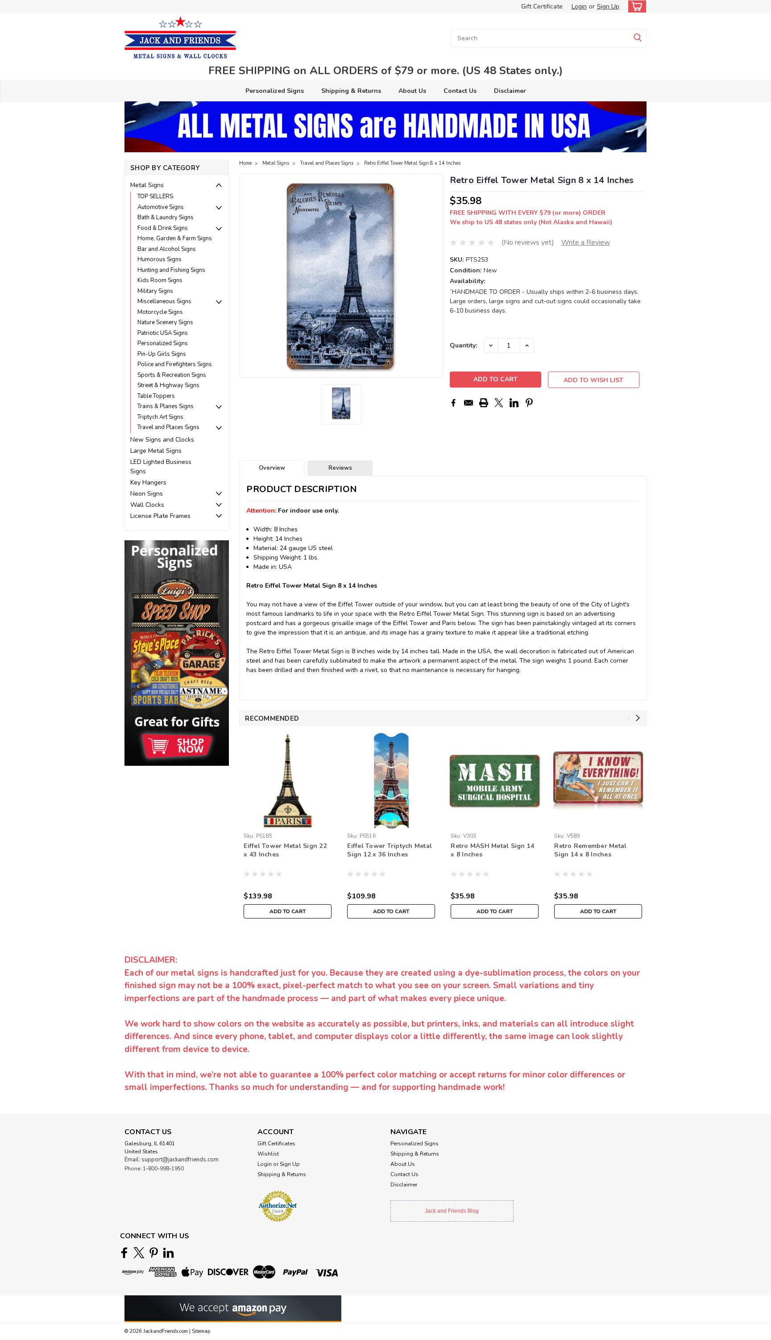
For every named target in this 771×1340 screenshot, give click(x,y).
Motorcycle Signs (160, 312)
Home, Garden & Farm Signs (174, 238)
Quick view (495, 822)
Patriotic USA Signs (162, 333)
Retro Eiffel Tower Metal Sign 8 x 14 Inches (412, 163)
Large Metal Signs (156, 451)
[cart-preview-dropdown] (635, 6)
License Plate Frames (160, 516)
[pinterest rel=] (153, 1252)
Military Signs (155, 291)
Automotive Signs (160, 207)
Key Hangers (148, 482)
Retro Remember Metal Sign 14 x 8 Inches (590, 850)
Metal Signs (147, 185)
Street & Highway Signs (168, 385)
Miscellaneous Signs (164, 301)
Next (435, 276)
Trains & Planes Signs (165, 406)
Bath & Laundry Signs (165, 217)
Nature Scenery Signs (165, 322)
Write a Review (585, 242)
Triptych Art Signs (160, 417)
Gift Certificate (542, 6)
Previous (247, 276)
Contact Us (460, 91)
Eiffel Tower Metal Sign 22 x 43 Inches (285, 850)
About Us (412, 91)
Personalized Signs (274, 91)
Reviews (340, 468)
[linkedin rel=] (168, 1252)
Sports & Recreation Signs (171, 375)
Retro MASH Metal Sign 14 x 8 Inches (492, 850)
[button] (176, 652)
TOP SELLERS (155, 196)
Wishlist (268, 1153)
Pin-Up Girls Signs (161, 354)
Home (245, 163)
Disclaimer (510, 91)
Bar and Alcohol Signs (166, 249)
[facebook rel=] (124, 1252)
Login (579, 6)
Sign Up (608, 6)
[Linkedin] (514, 402)
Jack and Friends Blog (452, 1211)
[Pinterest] (529, 402)
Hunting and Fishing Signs (171, 270)
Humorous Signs (159, 259)
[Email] (468, 402)
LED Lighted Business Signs (160, 467)
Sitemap (201, 1331)
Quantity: (463, 345)
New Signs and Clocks (162, 439)
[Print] (483, 402)
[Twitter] (498, 402)
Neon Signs (146, 493)
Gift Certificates (276, 1143)
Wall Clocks (147, 505)
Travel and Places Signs (168, 427)
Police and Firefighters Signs (174, 364)
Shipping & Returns (351, 91)
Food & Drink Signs (162, 228)
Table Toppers (156, 396)
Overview (272, 468)
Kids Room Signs (159, 280)
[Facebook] (453, 402)
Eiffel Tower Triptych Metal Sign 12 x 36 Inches (389, 850)
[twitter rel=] (139, 1252)
